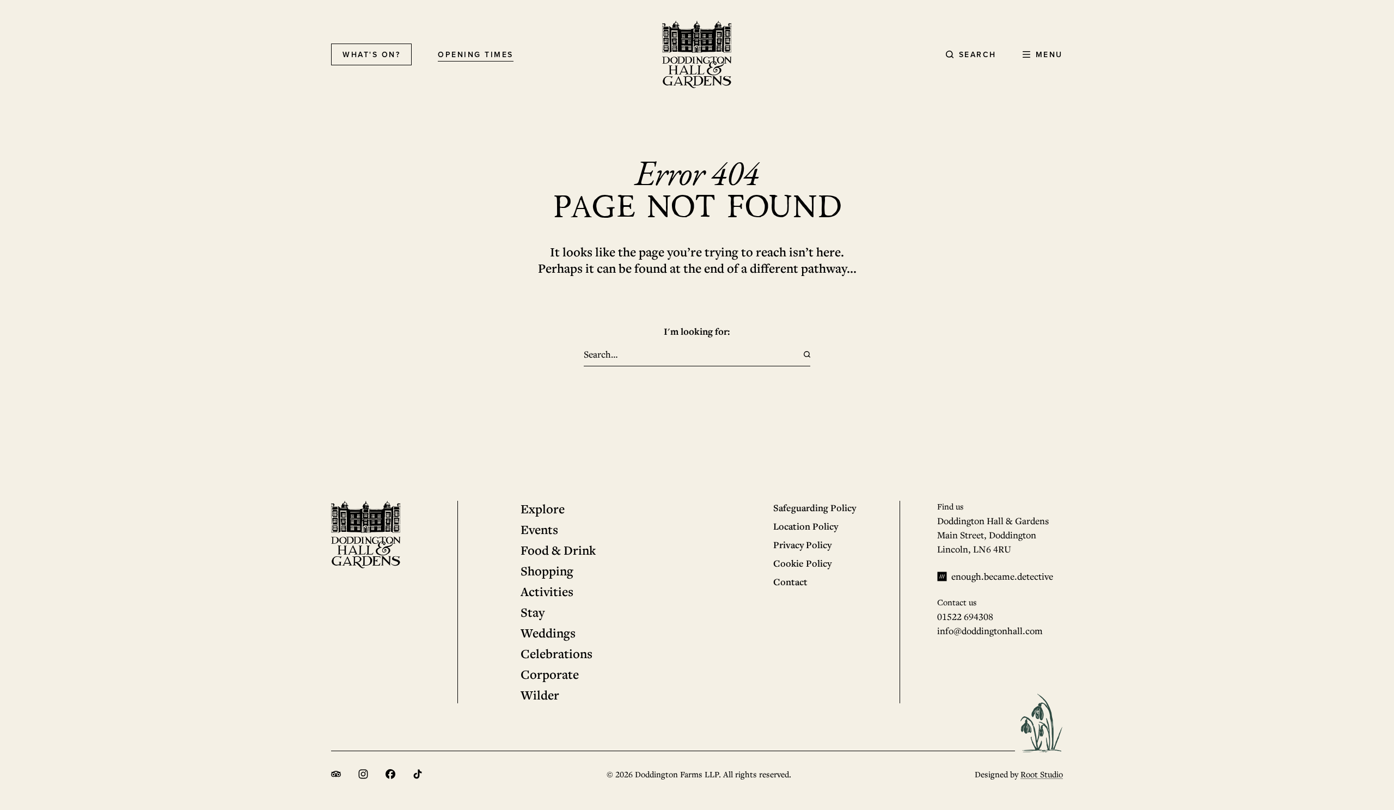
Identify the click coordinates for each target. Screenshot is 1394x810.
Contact (790, 581)
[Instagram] (363, 774)
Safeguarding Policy (814, 507)
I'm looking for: (697, 331)
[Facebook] (390, 774)
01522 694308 (965, 616)
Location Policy (805, 526)
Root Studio (1041, 774)
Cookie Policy (802, 563)
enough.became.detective (1002, 576)
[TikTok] (418, 774)
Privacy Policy (802, 544)
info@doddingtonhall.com (990, 630)
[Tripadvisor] (336, 774)
